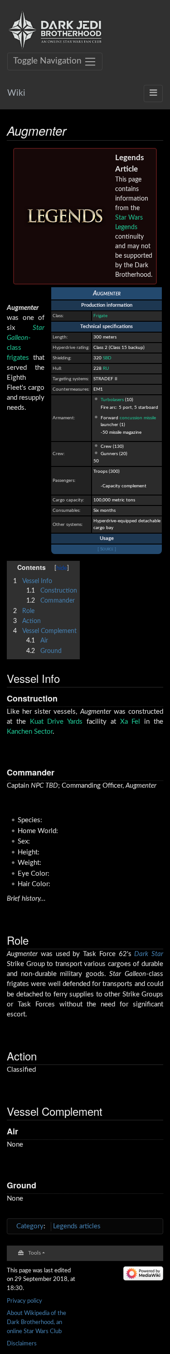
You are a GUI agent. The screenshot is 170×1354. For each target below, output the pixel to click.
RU (106, 368)
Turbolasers (112, 399)
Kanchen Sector (30, 731)
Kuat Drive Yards (56, 721)
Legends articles (77, 1226)
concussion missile (138, 418)
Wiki (16, 93)
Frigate (100, 316)
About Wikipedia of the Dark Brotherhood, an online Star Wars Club (36, 1322)
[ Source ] (106, 549)
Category (30, 1226)
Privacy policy (24, 1301)
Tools (34, 1253)
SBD (107, 358)
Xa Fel (130, 721)
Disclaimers (22, 1343)
